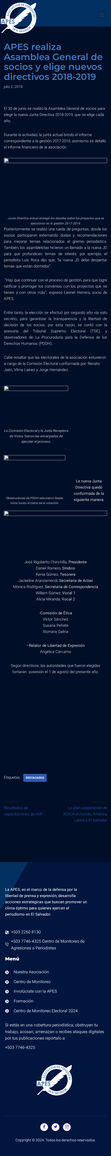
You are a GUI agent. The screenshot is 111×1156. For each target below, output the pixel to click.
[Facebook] (44, 1127)
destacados (35, 778)
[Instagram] (67, 1127)
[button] (101, 14)
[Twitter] (55, 1127)
